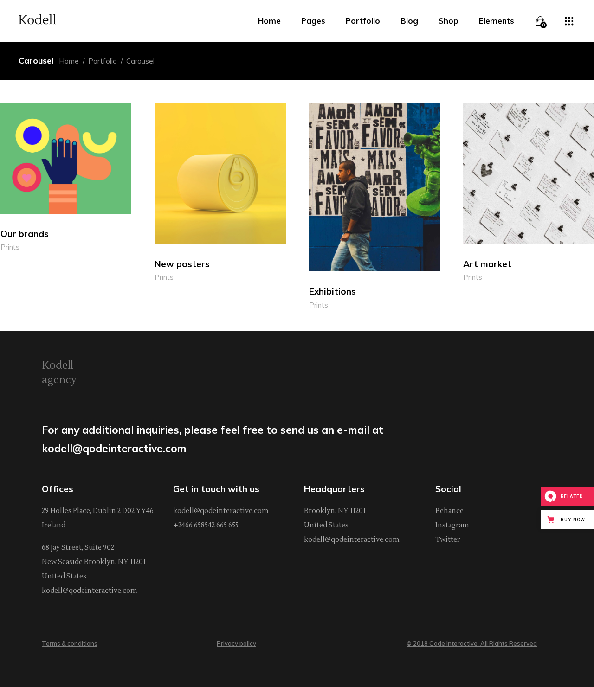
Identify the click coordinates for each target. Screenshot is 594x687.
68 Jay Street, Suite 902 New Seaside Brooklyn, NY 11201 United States (94, 562)
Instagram (452, 525)
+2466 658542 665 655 (206, 525)
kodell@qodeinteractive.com (89, 590)
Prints (9, 247)
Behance (449, 511)
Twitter (447, 539)
